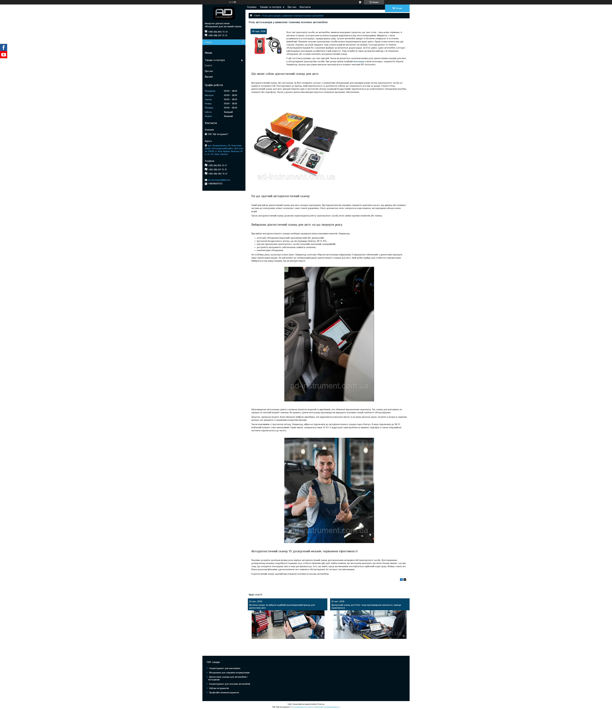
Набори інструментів (219, 688)
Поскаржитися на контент (303, 707)
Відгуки (209, 76)
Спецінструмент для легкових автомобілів (229, 684)
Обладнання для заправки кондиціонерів (229, 672)
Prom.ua (320, 704)
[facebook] (401, 580)
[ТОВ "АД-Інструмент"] (224, 13)
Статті (257, 15)
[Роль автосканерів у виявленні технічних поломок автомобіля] (267, 45)
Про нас (292, 7)
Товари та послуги (270, 7)
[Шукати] (242, 42)
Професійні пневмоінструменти (224, 692)
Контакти (305, 7)
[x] (405, 580)
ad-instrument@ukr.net (219, 180)
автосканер (358, 61)
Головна (251, 7)
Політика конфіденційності (328, 707)
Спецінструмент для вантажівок (224, 668)
